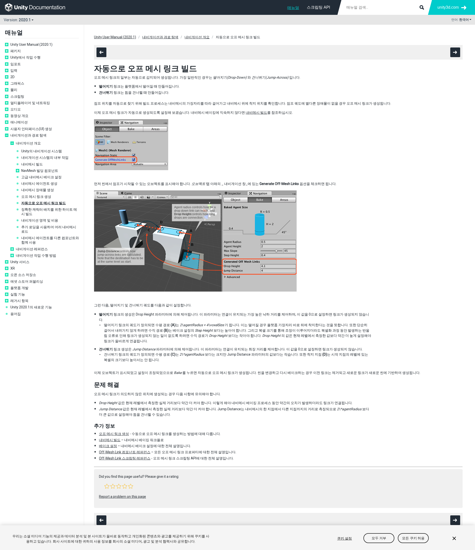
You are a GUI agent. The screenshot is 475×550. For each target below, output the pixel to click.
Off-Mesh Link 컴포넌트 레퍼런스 (124, 452)
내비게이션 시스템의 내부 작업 (45, 158)
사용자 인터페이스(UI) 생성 (31, 129)
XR (12, 268)
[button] (107, 486)
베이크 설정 (108, 446)
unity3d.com (448, 7)
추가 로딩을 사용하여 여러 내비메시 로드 (48, 229)
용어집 (15, 314)
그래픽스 (17, 83)
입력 (13, 70)
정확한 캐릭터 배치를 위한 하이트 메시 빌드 (49, 211)
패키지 (15, 51)
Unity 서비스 (19, 262)
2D (12, 77)
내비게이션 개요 (28, 143)
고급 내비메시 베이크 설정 (41, 177)
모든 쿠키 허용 (413, 538)
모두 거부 (379, 538)
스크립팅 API (318, 7)
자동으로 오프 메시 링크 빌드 (43, 203)
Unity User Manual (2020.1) (31, 44)
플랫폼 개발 (19, 288)
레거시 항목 (19, 301)
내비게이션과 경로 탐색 (28, 135)
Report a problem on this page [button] (122, 497)
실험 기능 (17, 294)
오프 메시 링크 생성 (36, 197)
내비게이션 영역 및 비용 (39, 220)
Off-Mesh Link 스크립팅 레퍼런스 (124, 458)
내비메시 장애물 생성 (37, 190)
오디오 (15, 109)
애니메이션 (19, 122)
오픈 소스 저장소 (23, 275)
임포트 (15, 64)
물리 (13, 90)
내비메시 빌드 (32, 164)
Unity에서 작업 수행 (25, 57)
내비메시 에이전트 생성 (39, 183)
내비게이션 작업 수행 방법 (36, 255)
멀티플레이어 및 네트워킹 (30, 103)
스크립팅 (17, 96)
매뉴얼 (293, 8)
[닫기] (454, 538)
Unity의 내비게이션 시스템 (41, 151)
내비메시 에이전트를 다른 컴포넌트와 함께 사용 (50, 240)
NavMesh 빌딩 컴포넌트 (39, 171)
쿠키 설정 (344, 538)
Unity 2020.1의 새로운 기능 (31, 307)
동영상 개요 (19, 116)
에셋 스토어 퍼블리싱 (26, 281)
